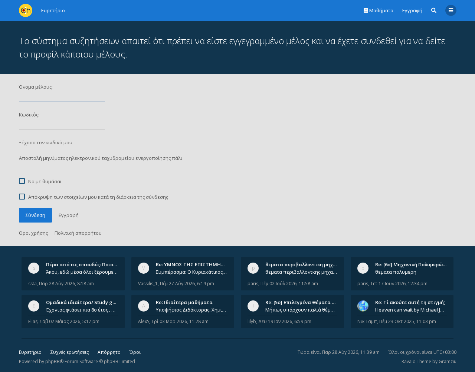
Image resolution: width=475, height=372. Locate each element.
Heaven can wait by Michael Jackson (411, 309)
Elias (32, 321)
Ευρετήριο (30, 352)
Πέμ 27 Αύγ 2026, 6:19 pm (187, 283)
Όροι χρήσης (33, 233)
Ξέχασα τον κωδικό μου (45, 142)
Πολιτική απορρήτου (78, 233)
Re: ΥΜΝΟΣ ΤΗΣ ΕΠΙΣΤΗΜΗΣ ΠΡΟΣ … (199, 264)
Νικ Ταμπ (367, 321)
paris (253, 283)
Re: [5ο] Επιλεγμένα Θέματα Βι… (302, 302)
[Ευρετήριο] (25, 10)
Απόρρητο (109, 352)
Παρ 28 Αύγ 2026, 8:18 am (66, 283)
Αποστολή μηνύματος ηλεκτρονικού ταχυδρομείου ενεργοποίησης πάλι (100, 158)
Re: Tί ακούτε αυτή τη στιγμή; (410, 302)
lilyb (252, 321)
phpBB (52, 361)
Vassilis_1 (148, 283)
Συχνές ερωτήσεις (69, 352)
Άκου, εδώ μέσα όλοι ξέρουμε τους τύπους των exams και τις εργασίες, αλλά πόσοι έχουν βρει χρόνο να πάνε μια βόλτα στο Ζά (82, 272)
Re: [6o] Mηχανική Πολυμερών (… (413, 264)
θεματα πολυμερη (395, 272)
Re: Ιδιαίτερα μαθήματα (184, 302)
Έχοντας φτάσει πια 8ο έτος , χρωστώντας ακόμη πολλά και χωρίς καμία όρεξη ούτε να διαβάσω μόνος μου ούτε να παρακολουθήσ (82, 309)
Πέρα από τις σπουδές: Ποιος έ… (84, 264)
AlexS (143, 321)
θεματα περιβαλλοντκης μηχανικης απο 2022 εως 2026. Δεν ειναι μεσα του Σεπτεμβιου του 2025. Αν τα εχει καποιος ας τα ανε (301, 272)
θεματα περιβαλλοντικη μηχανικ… (306, 264)
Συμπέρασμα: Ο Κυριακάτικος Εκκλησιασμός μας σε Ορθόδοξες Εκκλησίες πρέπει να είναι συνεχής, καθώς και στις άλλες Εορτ (192, 272)
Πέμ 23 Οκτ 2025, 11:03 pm (407, 321)
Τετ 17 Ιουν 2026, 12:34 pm (399, 283)
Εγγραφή (412, 10)
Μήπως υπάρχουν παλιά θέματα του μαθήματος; (301, 309)
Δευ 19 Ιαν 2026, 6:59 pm (284, 321)
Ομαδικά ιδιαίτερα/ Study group (85, 302)
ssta (32, 283)
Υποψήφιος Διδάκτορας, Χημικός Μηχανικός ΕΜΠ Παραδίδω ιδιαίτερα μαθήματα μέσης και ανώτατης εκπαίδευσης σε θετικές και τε (192, 309)
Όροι (135, 352)
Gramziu (447, 361)
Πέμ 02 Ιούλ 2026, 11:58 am (289, 283)
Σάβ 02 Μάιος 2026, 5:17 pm (69, 321)
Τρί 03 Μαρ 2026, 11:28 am (180, 321)
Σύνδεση (35, 215)
